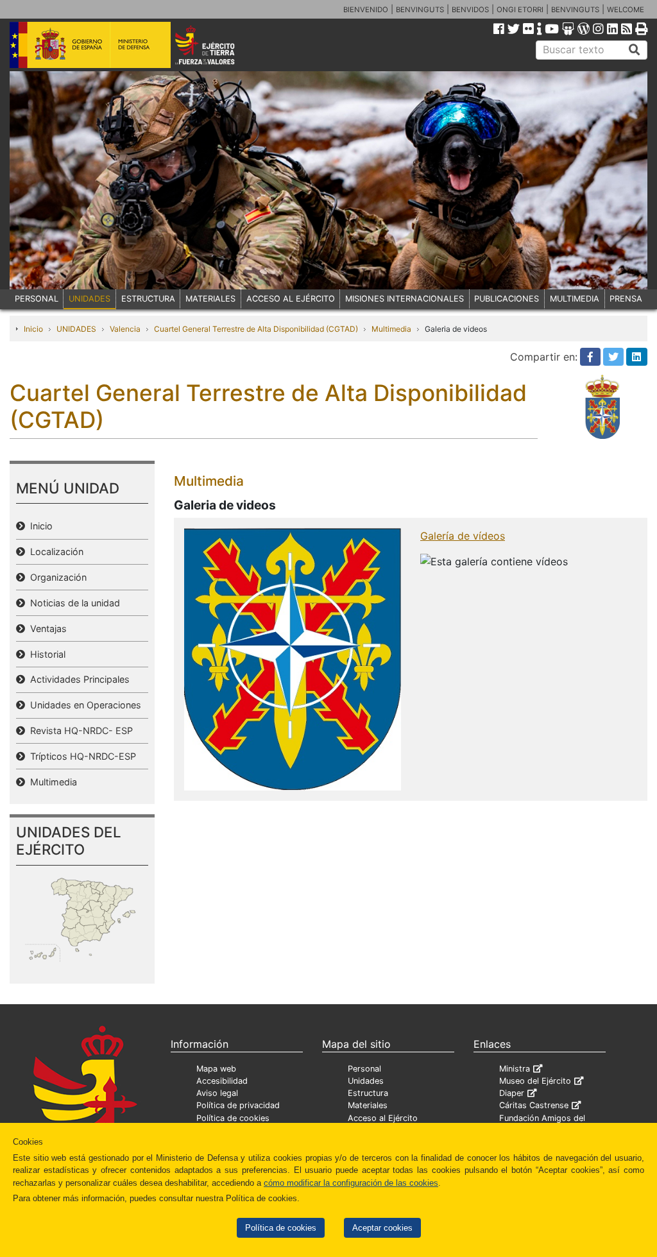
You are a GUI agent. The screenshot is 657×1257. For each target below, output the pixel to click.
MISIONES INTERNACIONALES (404, 299)
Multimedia (391, 329)
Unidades (366, 1081)
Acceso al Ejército (383, 1118)
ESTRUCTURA (148, 299)
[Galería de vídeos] (292, 658)
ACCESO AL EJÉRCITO (290, 299)
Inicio (33, 329)
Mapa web (216, 1068)
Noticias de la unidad (72, 602)
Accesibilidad (222, 1081)
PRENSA (626, 299)
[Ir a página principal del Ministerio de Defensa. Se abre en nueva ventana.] (90, 44)
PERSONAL (36, 299)
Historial (45, 654)
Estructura (368, 1093)
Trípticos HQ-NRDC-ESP (80, 756)
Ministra (514, 1068)
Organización (56, 577)
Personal (364, 1068)
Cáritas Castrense (533, 1105)
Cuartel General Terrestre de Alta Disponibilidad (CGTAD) (256, 329)
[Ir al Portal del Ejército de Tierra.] (217, 44)
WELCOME (625, 9)
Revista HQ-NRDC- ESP (79, 730)
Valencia (125, 329)
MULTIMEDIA (574, 299)
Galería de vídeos (462, 535)
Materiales (368, 1105)
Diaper (511, 1093)
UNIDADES (89, 299)
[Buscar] (634, 50)
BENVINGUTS (420, 9)
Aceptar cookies (382, 1228)
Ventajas (46, 628)
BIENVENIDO (365, 9)
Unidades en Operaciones (83, 704)
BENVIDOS (470, 9)
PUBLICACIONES (506, 299)
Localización (54, 551)
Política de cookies (280, 1228)
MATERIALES (210, 299)
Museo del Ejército (535, 1081)
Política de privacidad (238, 1105)
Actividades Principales (77, 679)
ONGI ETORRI (520, 9)
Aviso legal (217, 1093)
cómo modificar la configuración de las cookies (351, 1183)
